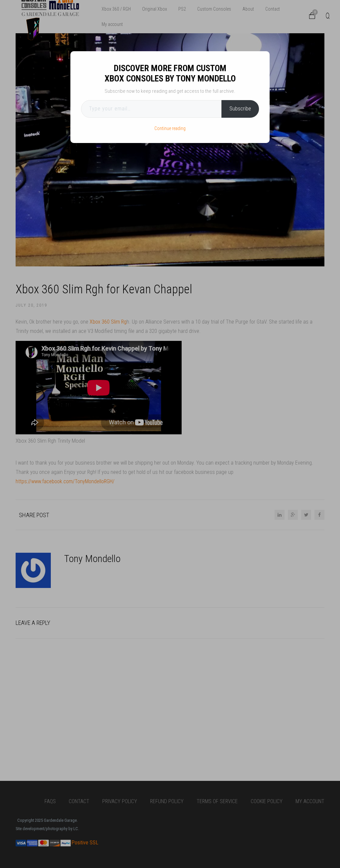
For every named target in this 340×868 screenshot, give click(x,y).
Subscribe (240, 108)
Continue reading (170, 128)
